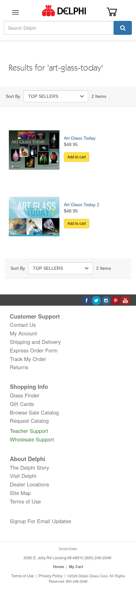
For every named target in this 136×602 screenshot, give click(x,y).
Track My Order (28, 359)
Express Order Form (34, 350)
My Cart (76, 566)
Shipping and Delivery (35, 341)
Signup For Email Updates (40, 521)
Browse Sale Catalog (34, 412)
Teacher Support (29, 430)
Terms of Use (25, 501)
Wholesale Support (32, 439)
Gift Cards (22, 404)
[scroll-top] (125, 576)
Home (58, 566)
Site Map (20, 493)
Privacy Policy (51, 576)
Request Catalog (29, 420)
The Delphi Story (29, 467)
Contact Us (23, 324)
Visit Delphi (23, 475)
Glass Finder (25, 395)
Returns (19, 367)
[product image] (34, 149)
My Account (23, 333)
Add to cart (76, 157)
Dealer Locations (29, 484)
